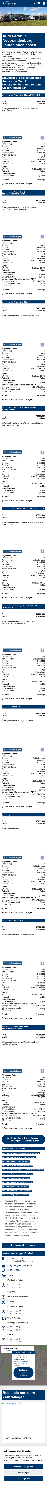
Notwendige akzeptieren (23, 1467)
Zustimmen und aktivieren (23, 1372)
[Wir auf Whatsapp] (34, 3)
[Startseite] (9, 3)
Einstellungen (23, 1473)
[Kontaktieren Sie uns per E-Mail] (39, 3)
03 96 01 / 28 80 (13, 1270)
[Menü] (44, 3)
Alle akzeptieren (23, 1479)
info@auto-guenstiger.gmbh (19, 1266)
